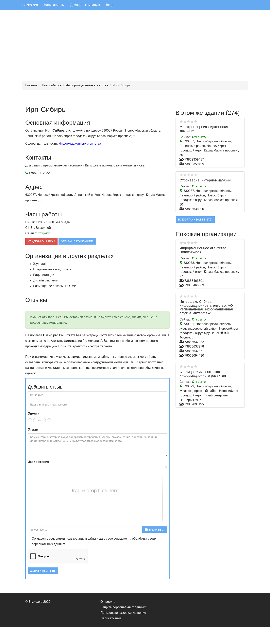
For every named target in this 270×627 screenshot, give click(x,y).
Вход (109, 5)
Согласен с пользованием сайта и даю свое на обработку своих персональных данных (94, 541)
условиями (57, 538)
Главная (31, 85)
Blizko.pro (30, 5)
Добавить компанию (85, 5)
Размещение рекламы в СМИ (54, 286)
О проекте (107, 601)
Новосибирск (51, 85)
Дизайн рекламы (45, 280)
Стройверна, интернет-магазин (205, 180)
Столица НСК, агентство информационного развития (202, 374)
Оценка (33, 413)
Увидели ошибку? (41, 241)
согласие (120, 538)
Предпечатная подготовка (52, 269)
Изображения (38, 461)
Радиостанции (43, 275)
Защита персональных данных (123, 607)
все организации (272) (195, 219)
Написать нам (54, 5)
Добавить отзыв (43, 570)
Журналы (40, 263)
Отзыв (33, 429)
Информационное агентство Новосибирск (202, 250)
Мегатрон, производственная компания (203, 129)
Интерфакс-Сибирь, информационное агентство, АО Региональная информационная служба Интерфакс (206, 307)
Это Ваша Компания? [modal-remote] (77, 241)
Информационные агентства (87, 85)
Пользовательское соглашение (123, 612)
